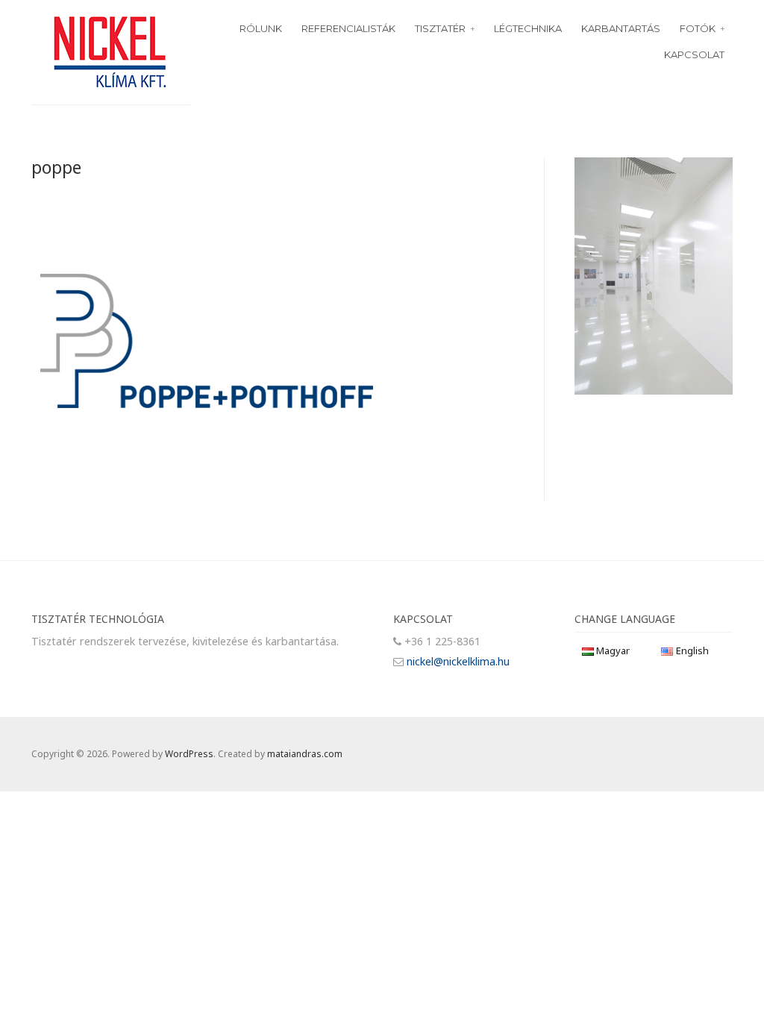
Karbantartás (620, 28)
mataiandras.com (304, 753)
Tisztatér (440, 28)
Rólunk (260, 28)
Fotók (698, 28)
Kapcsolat (694, 54)
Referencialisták (348, 28)
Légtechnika (528, 28)
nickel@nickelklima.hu (458, 661)
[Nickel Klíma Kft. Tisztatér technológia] (110, 50)
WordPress (189, 753)
